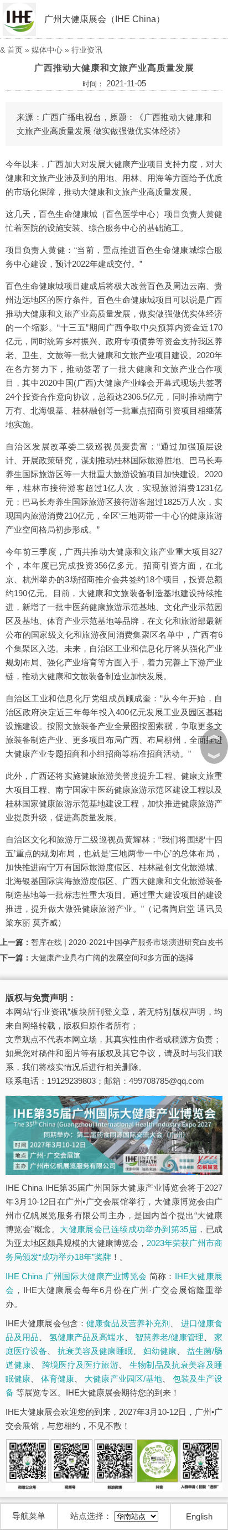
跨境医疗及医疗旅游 (80, 1364)
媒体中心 (47, 49)
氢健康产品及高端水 (86, 1337)
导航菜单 (28, 1516)
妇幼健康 (160, 1351)
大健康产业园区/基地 (123, 1378)
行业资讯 (86, 49)
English (199, 1516)
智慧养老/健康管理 (169, 1337)
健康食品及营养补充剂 (128, 1323)
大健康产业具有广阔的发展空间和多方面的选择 (112, 957)
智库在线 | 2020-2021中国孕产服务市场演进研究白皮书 (127, 942)
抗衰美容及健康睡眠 (95, 1351)
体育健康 (57, 1378)
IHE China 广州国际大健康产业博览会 (76, 1276)
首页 (15, 49)
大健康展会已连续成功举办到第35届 (128, 1229)
